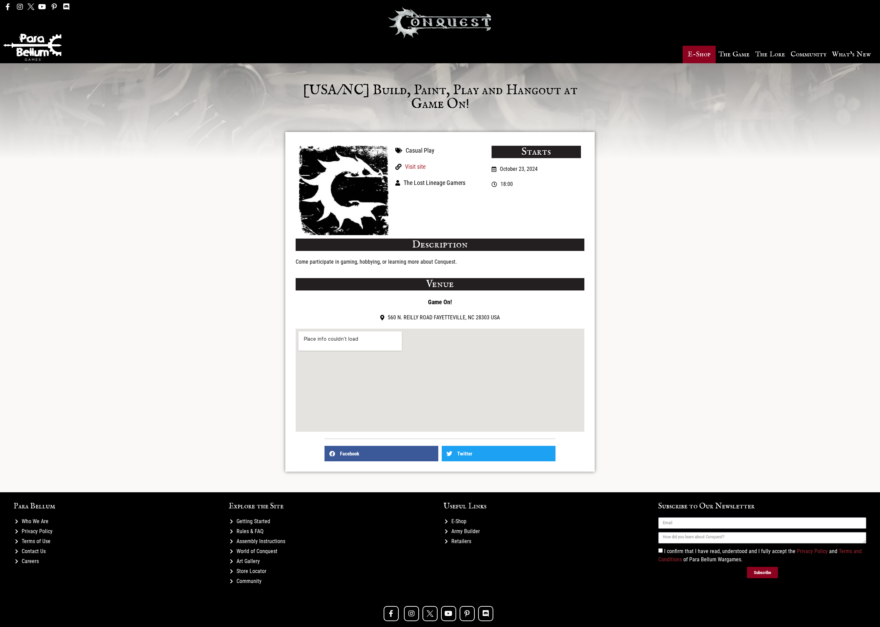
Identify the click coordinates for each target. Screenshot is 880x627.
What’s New (851, 54)
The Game (734, 54)
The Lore (770, 54)
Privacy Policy (812, 551)
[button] (699, 54)
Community (808, 54)
